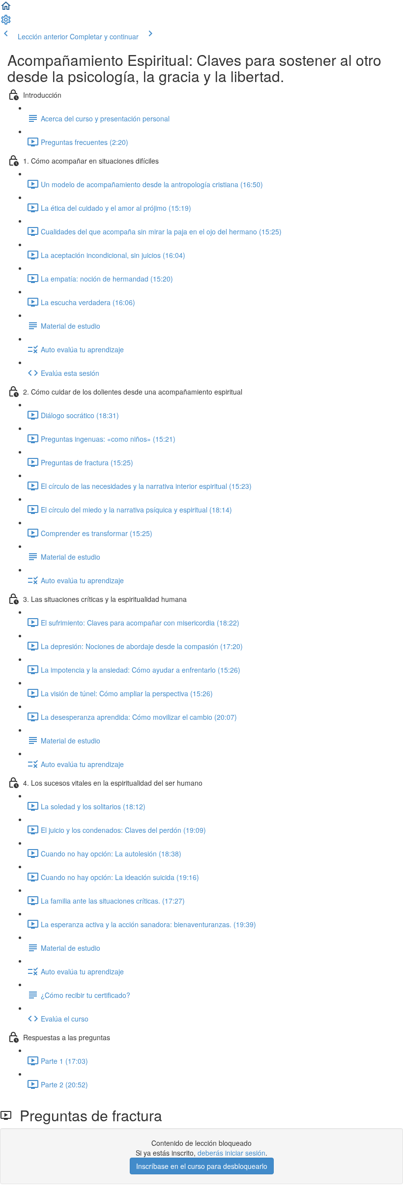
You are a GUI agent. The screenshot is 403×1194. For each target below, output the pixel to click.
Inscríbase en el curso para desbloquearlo (201, 1166)
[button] (6, 9)
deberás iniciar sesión (231, 1153)
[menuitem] (6, 23)
